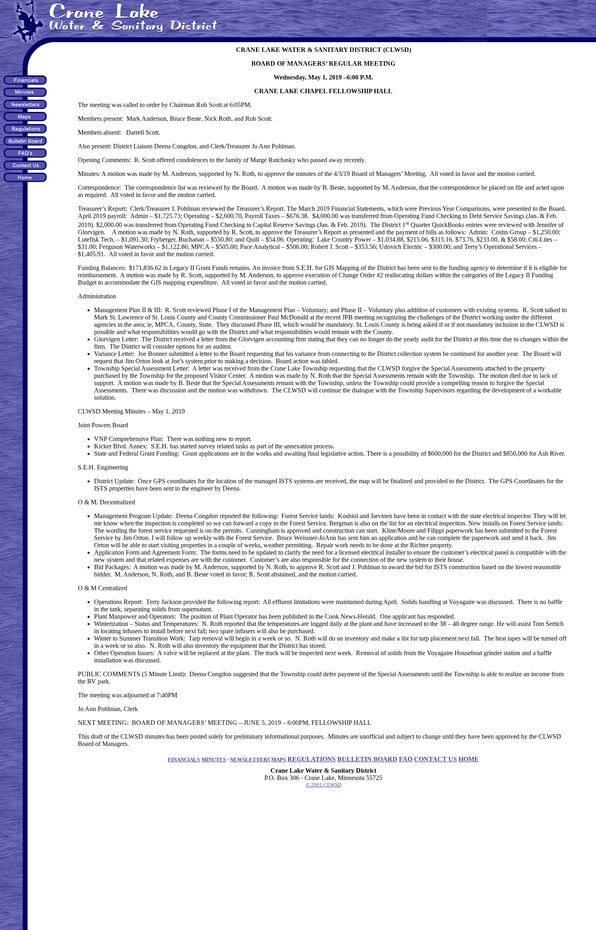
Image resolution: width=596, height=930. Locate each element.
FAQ (405, 759)
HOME (469, 759)
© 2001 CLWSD (323, 785)
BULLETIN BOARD (367, 759)
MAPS (278, 759)
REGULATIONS (311, 759)
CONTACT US (435, 759)
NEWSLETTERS (250, 759)
